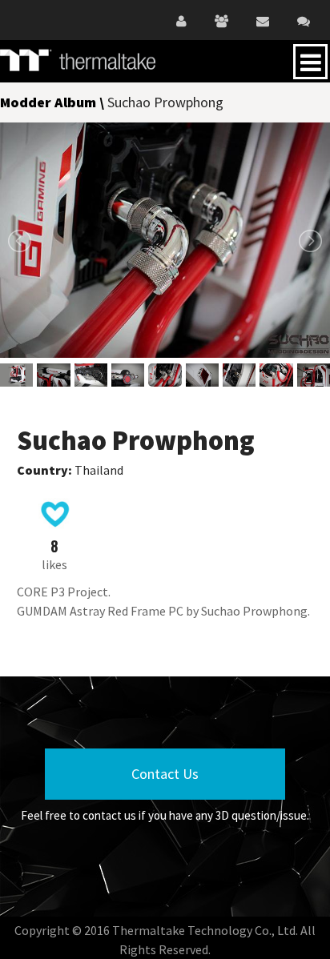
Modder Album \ (53, 102)
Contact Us (165, 773)
